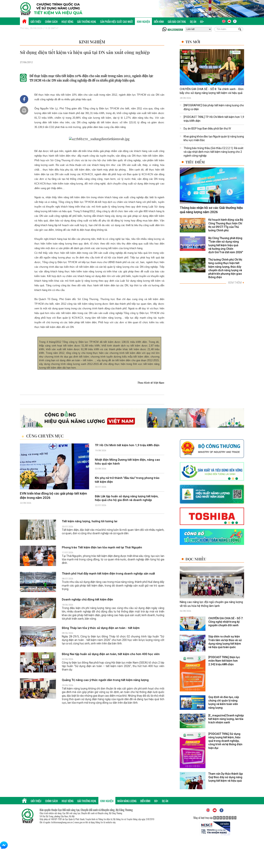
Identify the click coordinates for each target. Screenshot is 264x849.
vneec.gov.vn (79, 822)
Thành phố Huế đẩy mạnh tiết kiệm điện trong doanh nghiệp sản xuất (108, 573)
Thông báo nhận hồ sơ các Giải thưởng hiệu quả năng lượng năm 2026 (211, 210)
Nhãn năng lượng (126, 801)
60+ (202, 22)
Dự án (193, 22)
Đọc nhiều (196, 559)
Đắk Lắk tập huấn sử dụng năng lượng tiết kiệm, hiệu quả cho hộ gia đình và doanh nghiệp (126, 498)
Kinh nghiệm (143, 22)
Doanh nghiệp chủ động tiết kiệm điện (87, 599)
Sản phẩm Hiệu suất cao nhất (116, 22)
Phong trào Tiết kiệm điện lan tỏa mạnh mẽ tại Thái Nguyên (102, 547)
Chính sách (51, 22)
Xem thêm (236, 282)
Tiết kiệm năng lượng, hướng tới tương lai (89, 521)
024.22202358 (175, 30)
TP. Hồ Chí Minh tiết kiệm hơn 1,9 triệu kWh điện (127, 445)
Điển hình (159, 22)
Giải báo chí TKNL (177, 22)
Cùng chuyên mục (45, 435)
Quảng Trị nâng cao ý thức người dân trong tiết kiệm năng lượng (105, 680)
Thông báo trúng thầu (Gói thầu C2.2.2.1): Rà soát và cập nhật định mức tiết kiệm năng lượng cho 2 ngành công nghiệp (213, 152)
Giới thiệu (36, 22)
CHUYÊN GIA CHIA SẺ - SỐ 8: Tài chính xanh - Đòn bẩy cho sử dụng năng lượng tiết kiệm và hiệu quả (212, 91)
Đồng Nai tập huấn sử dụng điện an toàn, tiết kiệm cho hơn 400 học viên (111, 654)
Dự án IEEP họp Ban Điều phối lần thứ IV (207, 128)
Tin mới (193, 41)
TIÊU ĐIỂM (195, 162)
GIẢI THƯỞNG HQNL (86, 22)
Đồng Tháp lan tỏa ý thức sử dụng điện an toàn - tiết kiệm (101, 628)
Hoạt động (67, 22)
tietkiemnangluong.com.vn (62, 822)
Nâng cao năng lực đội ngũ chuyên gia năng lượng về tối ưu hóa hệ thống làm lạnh (211, 604)
